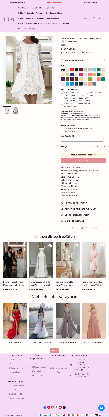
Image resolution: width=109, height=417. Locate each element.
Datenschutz (16, 360)
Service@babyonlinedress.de (82, 375)
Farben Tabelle (16, 372)
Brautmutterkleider (26, 18)
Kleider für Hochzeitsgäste (48, 18)
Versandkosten (66, 52)
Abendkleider (36, 8)
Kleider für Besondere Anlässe (30, 13)
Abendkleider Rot (16, 390)
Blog (58, 372)
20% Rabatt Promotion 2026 (30, 24)
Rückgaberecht (16, 364)
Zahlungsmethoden (16, 368)
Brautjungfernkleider (54, 13)
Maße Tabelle (37, 375)
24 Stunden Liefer (52, 24)
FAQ (58, 364)
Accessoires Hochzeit (26, 29)
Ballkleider (50, 8)
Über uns (37, 363)
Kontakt (59, 360)
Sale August (57, 2)
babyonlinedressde (16, 415)
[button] (94, 18)
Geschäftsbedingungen (37, 367)
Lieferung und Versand (58, 368)
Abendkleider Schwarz (16, 386)
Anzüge (66, 24)
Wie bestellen (37, 371)
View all (54, 350)
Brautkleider (23, 8)
